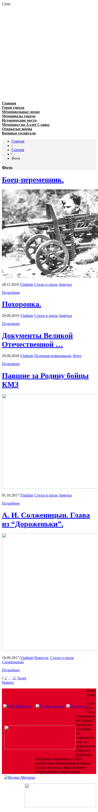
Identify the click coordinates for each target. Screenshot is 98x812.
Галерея (17, 150)
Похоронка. (21, 304)
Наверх (8, 682)
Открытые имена (17, 129)
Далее (21, 678)
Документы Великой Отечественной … (37, 340)
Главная (9, 103)
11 (14, 678)
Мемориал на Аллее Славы (25, 125)
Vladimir (26, 284)
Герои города (13, 107)
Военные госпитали (19, 133)
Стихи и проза (46, 284)
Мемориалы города (18, 116)
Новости (41, 658)
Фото (77, 356)
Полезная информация (52, 356)
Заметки (65, 284)
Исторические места (19, 120)
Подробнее (11, 293)
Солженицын (13, 662)
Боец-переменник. (33, 179)
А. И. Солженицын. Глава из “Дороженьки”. (46, 519)
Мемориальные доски (20, 112)
